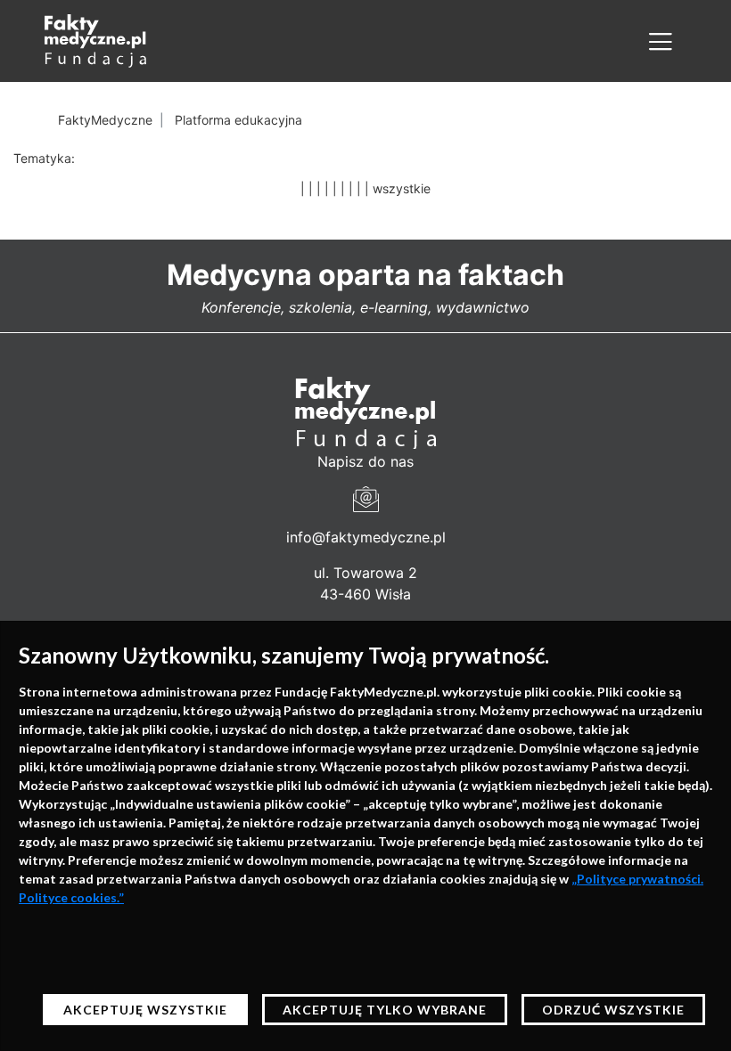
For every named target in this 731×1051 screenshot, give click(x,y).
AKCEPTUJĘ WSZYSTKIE (145, 1009)
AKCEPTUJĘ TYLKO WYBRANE (385, 1009)
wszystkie (402, 188)
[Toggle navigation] (660, 41)
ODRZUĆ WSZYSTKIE (613, 1009)
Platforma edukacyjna (238, 119)
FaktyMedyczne (105, 119)
